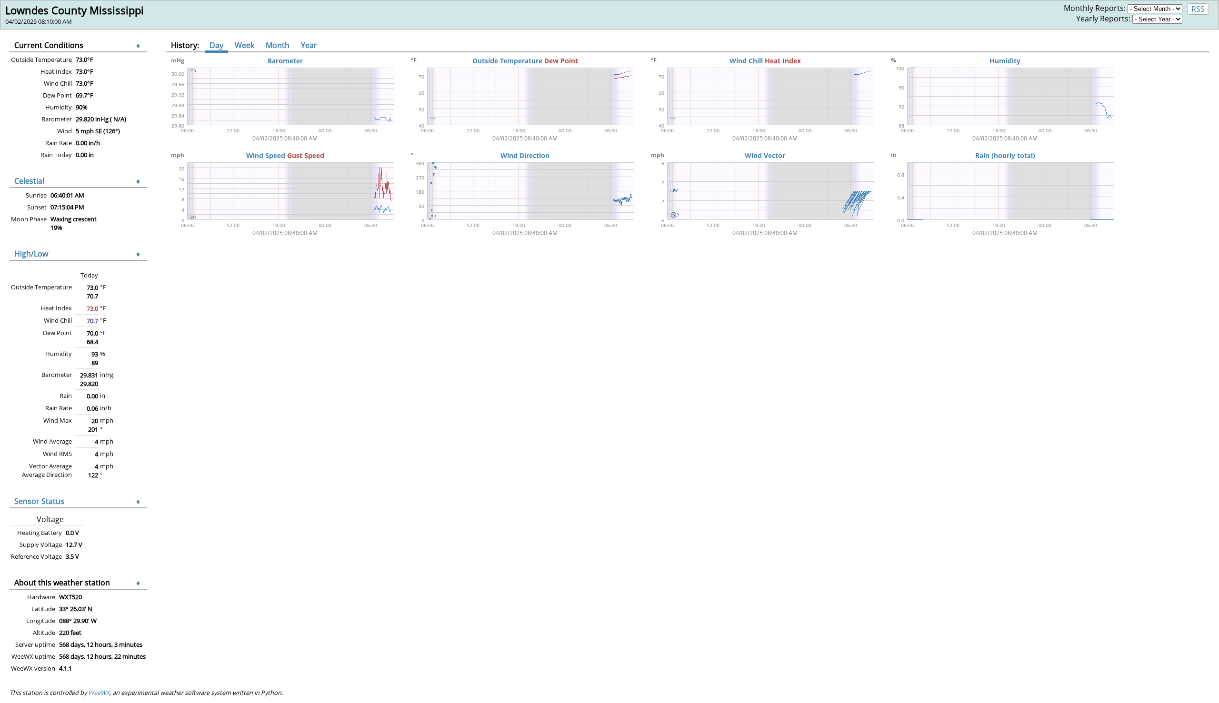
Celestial (29, 181)
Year (309, 45)
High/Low (31, 253)
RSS (1198, 9)
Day (216, 45)
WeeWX (99, 692)
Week (244, 45)
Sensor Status (39, 501)
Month (278, 45)
